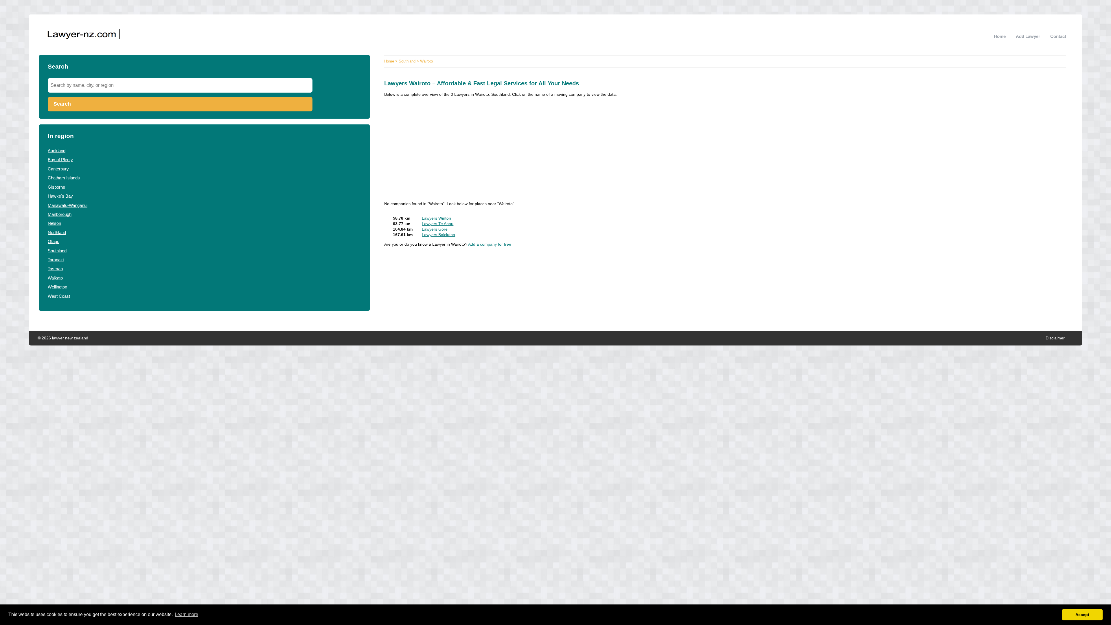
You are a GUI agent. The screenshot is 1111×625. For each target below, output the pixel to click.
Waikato (55, 277)
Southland (57, 250)
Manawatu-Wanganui (67, 205)
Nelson (54, 223)
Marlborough (59, 214)
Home (1000, 36)
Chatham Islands (64, 177)
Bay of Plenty (60, 159)
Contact (1058, 36)
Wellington (57, 286)
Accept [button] (1082, 614)
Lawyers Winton (436, 218)
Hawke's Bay (60, 196)
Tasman (55, 268)
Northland (57, 232)
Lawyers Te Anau (437, 224)
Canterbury (58, 168)
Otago (53, 241)
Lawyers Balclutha (438, 235)
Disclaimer (1055, 338)
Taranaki (56, 259)
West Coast (59, 296)
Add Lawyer (1028, 36)
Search (62, 104)
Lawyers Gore (435, 229)
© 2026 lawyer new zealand (63, 338)
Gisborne (56, 187)
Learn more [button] (186, 614)
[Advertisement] (557, 143)
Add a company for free (489, 244)
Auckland (56, 150)
